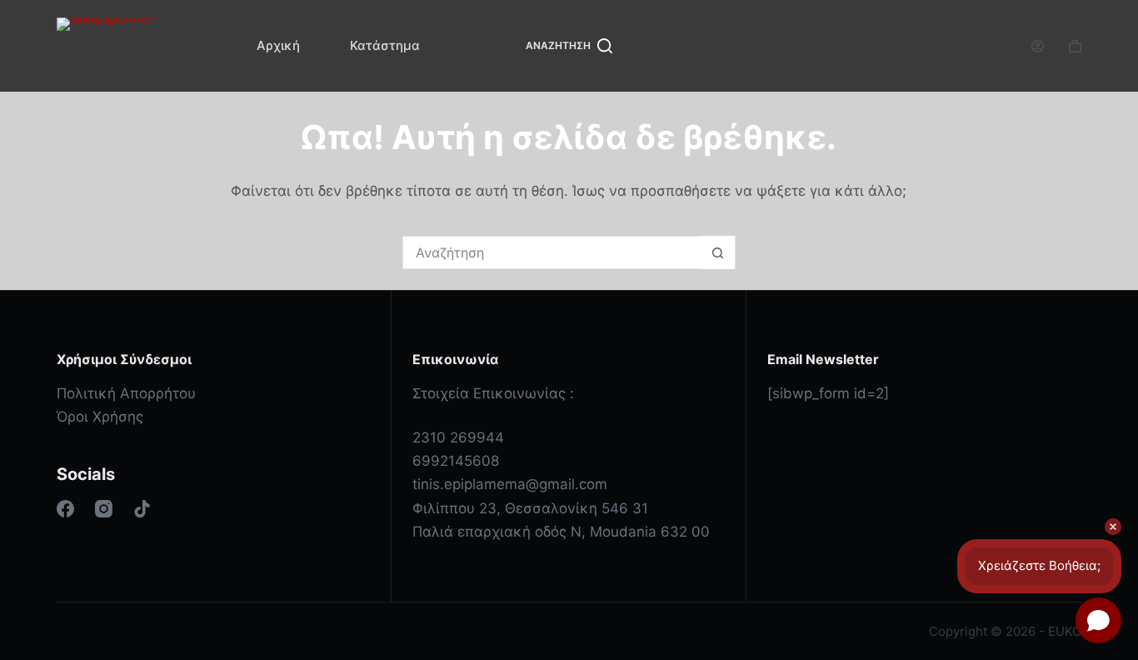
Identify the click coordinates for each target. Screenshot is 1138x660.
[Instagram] (103, 509)
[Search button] (718, 252)
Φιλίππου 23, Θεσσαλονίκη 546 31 (530, 508)
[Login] (1037, 46)
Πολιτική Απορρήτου (126, 393)
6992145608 (455, 460)
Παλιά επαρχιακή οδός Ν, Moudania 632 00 (561, 531)
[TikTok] (142, 509)
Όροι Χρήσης (100, 416)
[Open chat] (1098, 620)
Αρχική (278, 45)
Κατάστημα (385, 45)
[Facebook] (65, 509)
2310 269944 (458, 437)
